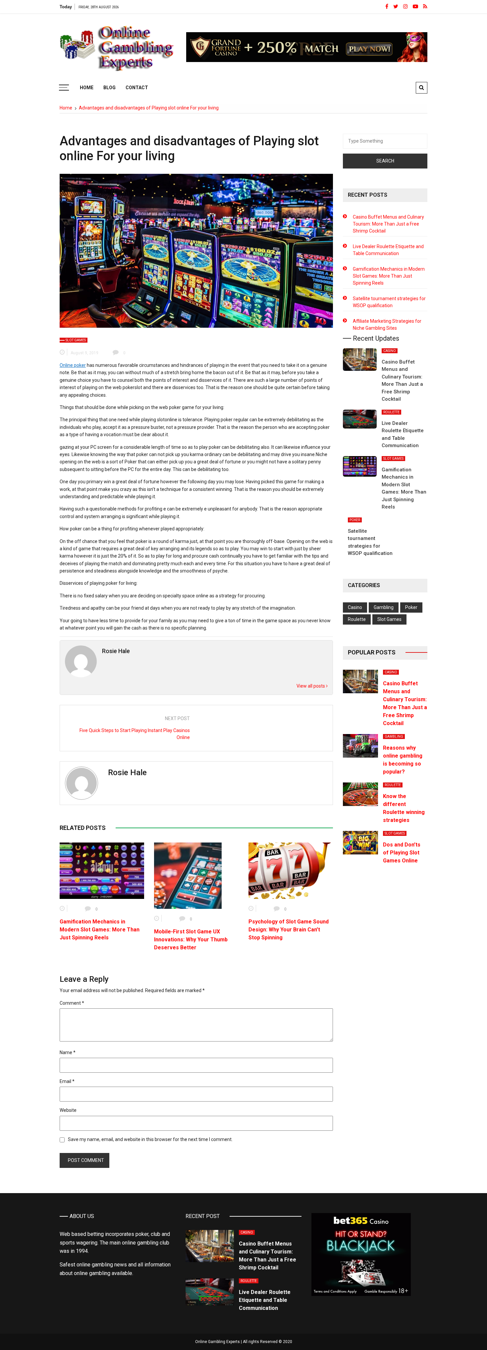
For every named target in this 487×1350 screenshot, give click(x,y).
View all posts (311, 686)
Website (68, 1110)
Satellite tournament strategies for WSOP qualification (389, 302)
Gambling (384, 607)
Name (68, 1052)
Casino (389, 351)
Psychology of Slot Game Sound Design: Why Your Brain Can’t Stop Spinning (288, 929)
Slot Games (76, 340)
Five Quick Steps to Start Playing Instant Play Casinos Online (135, 734)
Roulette (391, 412)
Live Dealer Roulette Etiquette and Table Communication (388, 250)
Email (67, 1081)
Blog (109, 87)
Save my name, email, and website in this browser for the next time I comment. (150, 1139)
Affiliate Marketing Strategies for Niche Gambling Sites (387, 324)
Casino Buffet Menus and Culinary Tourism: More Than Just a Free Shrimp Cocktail (388, 224)
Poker (355, 520)
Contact (137, 87)
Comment (72, 1003)
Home (86, 87)
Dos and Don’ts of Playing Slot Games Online (401, 853)
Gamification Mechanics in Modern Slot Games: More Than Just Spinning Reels (99, 929)
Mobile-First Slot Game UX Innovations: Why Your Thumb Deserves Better (191, 939)
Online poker (73, 365)
